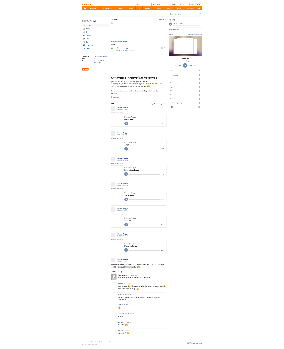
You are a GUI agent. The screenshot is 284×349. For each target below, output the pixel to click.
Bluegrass (97, 61)
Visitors (158, 8)
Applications (107, 8)
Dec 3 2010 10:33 (121, 261)
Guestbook (89, 45)
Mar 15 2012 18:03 (122, 135)
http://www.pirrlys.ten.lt (100, 56)
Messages (190, 8)
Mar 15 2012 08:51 (122, 185)
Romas (120, 295)
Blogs (179, 8)
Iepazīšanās (85, 342)
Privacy (111, 342)
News (88, 29)
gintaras (120, 304)
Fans (87, 39)
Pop (99, 63)
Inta (119, 330)
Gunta (120, 322)
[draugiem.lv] (84, 8)
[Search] (199, 8)
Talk (87, 42)
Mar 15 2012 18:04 (122, 109)
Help (92, 342)
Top (139, 8)
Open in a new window (194, 34)
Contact (97, 342)
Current (88, 25)
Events (147, 8)
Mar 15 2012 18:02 (122, 160)
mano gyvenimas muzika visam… (120, 41)
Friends (169, 8)
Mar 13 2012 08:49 (122, 236)
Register (181, 4)
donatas (120, 314)
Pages (131, 8)
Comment (116, 97)
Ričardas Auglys (122, 48)
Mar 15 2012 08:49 (122, 210)
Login (173, 4)
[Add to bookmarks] (162, 48)
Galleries (93, 8)
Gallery (88, 35)
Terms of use (105, 342)
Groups (120, 8)
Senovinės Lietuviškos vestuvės (134, 78)
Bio (87, 32)
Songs (88, 49)
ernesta (120, 283)
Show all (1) (162, 19)
